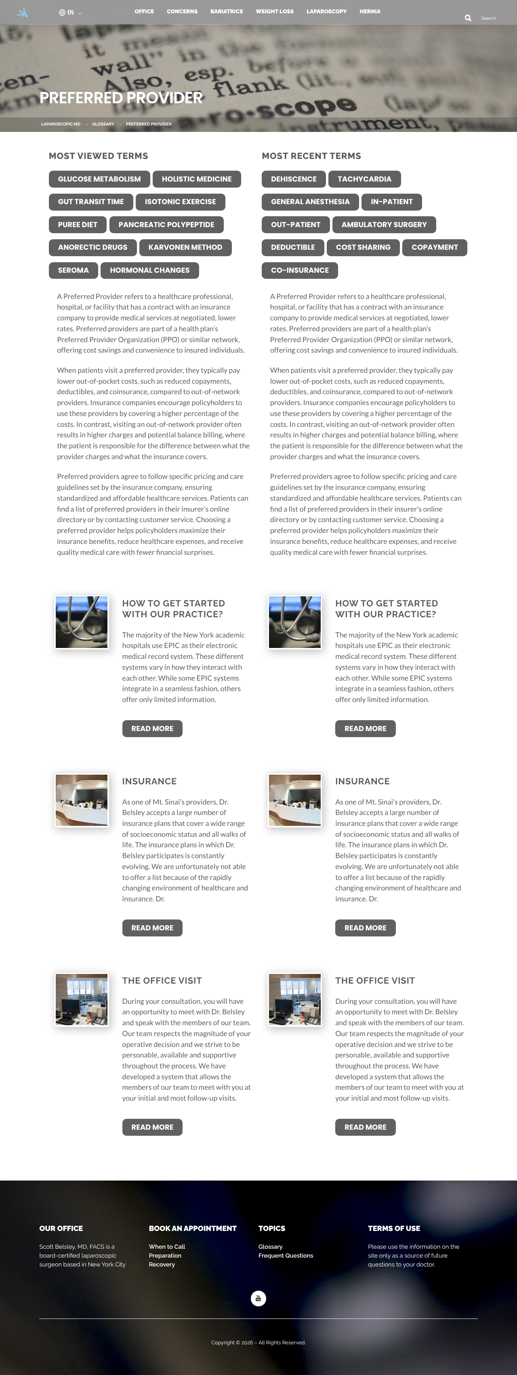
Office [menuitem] (144, 11)
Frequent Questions (285, 1255)
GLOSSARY (103, 124)
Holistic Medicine (197, 179)
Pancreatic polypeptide (166, 225)
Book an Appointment (193, 1229)
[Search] (465, 18)
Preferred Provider (149, 124)
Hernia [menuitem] (370, 11)
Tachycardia (364, 179)
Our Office (61, 1229)
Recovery (162, 1264)
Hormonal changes (149, 270)
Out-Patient (295, 225)
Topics (271, 1229)
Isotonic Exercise (180, 202)
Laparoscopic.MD (60, 124)
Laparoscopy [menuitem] (327, 11)
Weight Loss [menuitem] (275, 11)
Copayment (435, 247)
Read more (153, 729)
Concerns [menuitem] (182, 11)
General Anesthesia (310, 202)
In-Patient (392, 202)
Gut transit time (91, 202)
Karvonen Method (186, 247)
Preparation (165, 1255)
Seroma (73, 270)
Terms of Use (394, 1229)
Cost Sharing (363, 247)
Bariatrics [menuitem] (226, 11)
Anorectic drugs (93, 247)
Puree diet (78, 225)
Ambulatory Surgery (384, 225)
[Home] (20, 12)
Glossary (270, 1246)
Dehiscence (294, 179)
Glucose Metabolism (99, 179)
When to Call (167, 1246)
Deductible (293, 247)
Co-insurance (300, 270)
